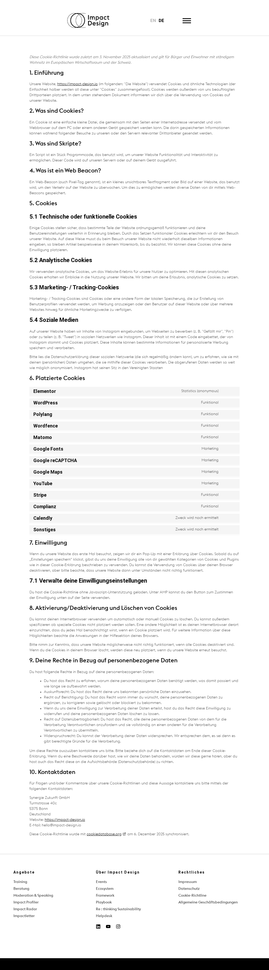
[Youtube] (108, 926)
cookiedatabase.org (104, 834)
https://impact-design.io (77, 84)
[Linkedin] (98, 926)
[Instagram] (118, 926)
